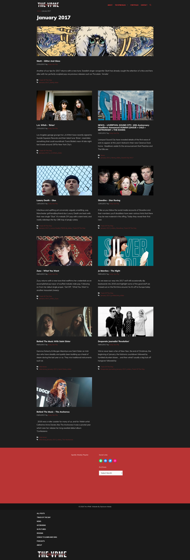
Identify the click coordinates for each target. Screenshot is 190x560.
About (110, 5)
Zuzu (56, 299)
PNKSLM (64, 228)
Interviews (43, 367)
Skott (52, 82)
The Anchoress (67, 440)
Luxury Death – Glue (46, 200)
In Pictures (41, 529)
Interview (42, 440)
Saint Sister (62, 369)
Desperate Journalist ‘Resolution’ (113, 341)
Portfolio (134, 5)
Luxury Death (55, 228)
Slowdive (119, 228)
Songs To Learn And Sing (47, 537)
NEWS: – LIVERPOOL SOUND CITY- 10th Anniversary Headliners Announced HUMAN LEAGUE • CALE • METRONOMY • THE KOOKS (123, 127)
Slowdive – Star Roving (109, 200)
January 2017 (44, 82)
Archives (102, 467)
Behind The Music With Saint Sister (53, 341)
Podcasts (41, 541)
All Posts (41, 513)
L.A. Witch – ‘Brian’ (46, 125)
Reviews (40, 533)
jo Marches (115, 295)
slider (56, 82)
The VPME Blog (120, 5)
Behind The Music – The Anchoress (53, 412)
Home (39, 11)
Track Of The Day (45, 80)
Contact (144, 5)
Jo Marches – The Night (109, 271)
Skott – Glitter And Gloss (48, 61)
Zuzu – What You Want (48, 271)
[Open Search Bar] (150, 5)
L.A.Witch (53, 153)
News (103, 155)
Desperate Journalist (108, 369)
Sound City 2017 (127, 158)
